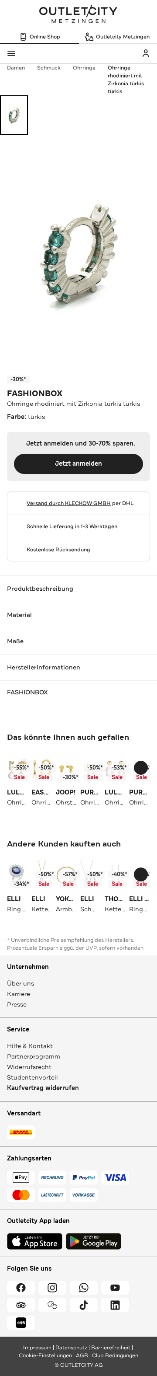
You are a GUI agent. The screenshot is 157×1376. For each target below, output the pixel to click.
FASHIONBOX (34, 393)
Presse (17, 1004)
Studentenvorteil (32, 1077)
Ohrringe (84, 67)
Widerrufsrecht (29, 1067)
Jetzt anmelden (78, 464)
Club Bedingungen (115, 1355)
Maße (15, 641)
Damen (16, 67)
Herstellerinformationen (43, 667)
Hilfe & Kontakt (30, 1046)
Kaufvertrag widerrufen (43, 1088)
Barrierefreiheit (110, 1347)
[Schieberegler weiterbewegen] (141, 768)
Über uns (20, 983)
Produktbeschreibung (40, 588)
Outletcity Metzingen (78, 14)
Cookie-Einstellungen (45, 1355)
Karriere (18, 994)
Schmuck (49, 67)
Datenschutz (71, 1347)
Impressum (37, 1347)
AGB (82, 1355)
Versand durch (69, 503)
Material (19, 615)
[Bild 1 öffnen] (14, 115)
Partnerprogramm (33, 1056)
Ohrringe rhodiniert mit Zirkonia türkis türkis (126, 79)
